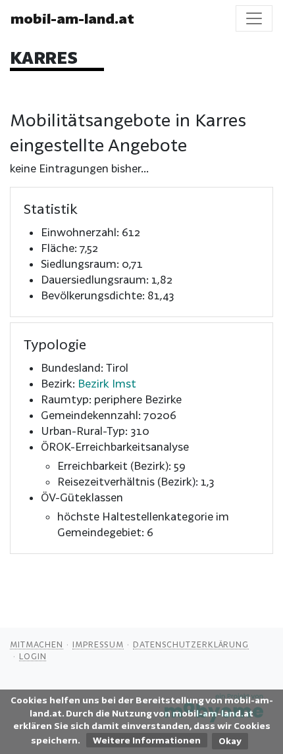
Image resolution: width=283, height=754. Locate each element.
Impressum (98, 644)
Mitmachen (36, 644)
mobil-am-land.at (72, 18)
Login (33, 656)
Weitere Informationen (147, 740)
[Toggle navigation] (254, 18)
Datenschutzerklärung (191, 644)
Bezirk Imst (107, 383)
